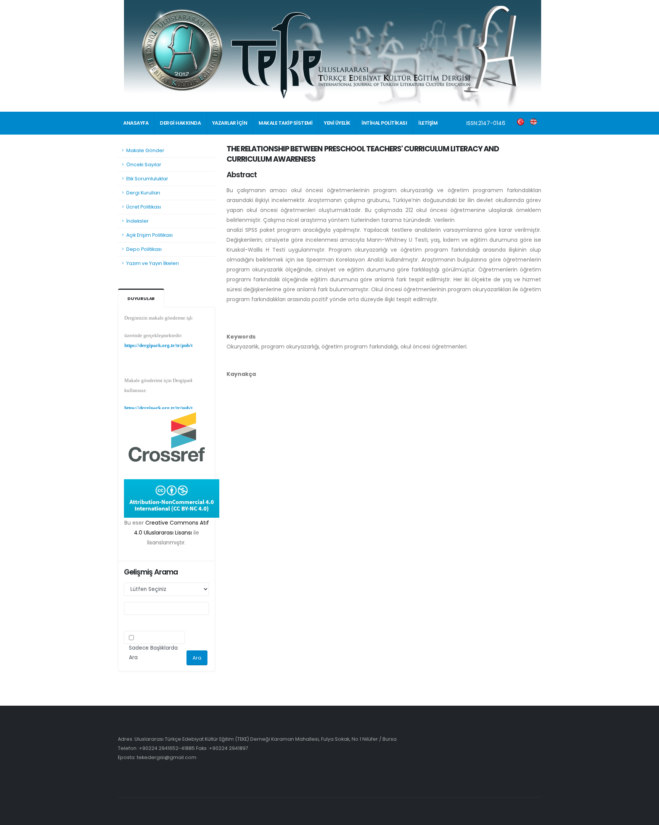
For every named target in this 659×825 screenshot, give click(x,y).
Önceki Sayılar (143, 164)
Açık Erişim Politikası (149, 235)
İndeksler (137, 221)
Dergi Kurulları (143, 192)
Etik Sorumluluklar (147, 178)
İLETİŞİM (427, 123)
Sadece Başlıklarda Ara (153, 652)
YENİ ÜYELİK (337, 123)
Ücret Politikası (143, 207)
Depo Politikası (144, 249)
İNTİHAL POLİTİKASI (384, 123)
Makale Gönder (145, 150)
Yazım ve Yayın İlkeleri (152, 263)
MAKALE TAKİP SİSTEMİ (285, 123)
